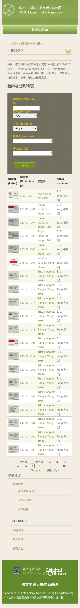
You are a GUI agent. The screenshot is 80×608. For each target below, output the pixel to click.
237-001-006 (27, 249)
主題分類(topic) (22, 123)
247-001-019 (27, 409)
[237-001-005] (13, 238)
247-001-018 (27, 383)
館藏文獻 (18, 548)
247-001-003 (27, 396)
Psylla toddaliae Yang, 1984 (44, 209)
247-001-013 (27, 289)
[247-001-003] (13, 399)
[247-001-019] (13, 412)
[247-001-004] (13, 425)
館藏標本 (18, 484)
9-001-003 (26, 195)
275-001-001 (27, 262)
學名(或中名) (20, 148)
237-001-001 (27, 209)
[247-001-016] (13, 332)
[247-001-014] (13, 305)
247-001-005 (27, 436)
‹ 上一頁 (38, 461)
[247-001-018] (13, 385)
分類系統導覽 (25, 491)
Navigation (40, 29)
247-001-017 (27, 356)
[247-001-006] (13, 452)
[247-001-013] (13, 292)
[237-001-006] (13, 251)
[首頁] (32, 15)
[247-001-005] (13, 439)
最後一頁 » (53, 470)
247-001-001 (27, 343)
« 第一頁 (22, 461)
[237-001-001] (13, 211)
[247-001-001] (13, 345)
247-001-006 (27, 450)
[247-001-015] (13, 318)
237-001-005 (27, 236)
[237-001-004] (13, 225)
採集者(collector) (23, 136)
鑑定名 (41, 181)
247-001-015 (27, 316)
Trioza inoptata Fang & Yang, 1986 (46, 276)
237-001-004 (27, 222)
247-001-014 (27, 302)
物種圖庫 (18, 530)
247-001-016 (27, 329)
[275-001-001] (13, 265)
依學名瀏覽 (24, 500)
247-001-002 (27, 369)
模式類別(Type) (22, 111)
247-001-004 (27, 423)
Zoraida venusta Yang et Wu (46, 262)
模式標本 (18, 521)
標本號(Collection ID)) (24, 101)
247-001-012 (27, 276)
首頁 (13, 43)
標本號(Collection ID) (27, 181)
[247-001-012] (13, 278)
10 (64, 466)
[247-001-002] (13, 372)
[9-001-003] (13, 198)
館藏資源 (24, 43)
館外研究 (18, 539)
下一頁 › (35, 470)
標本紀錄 (23, 509)
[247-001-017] (13, 358)
